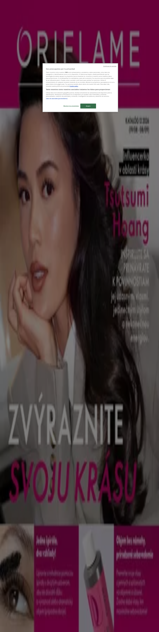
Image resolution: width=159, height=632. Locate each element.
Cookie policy (74, 86)
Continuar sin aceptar (109, 66)
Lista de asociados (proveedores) (57, 98)
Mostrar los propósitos (71, 106)
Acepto (88, 106)
